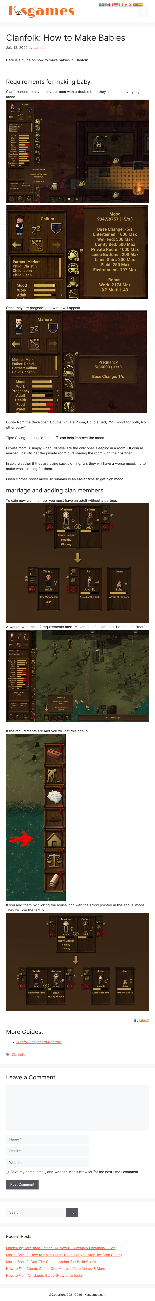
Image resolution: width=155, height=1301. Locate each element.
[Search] (72, 1212)
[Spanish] (140, 4)
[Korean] (130, 4)
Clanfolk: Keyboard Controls (39, 1042)
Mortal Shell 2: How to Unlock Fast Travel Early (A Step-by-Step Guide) (64, 1255)
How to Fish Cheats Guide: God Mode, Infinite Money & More (55, 1269)
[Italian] (120, 4)
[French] (111, 4)
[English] (106, 4)
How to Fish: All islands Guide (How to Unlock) (44, 1275)
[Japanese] (125, 4)
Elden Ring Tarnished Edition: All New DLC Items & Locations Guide (60, 1248)
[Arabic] (101, 4)
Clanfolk (18, 1054)
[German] (116, 4)
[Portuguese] (135, 4)
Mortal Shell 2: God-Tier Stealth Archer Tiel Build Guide (51, 1262)
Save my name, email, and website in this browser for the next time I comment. (74, 1172)
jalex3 (144, 1020)
